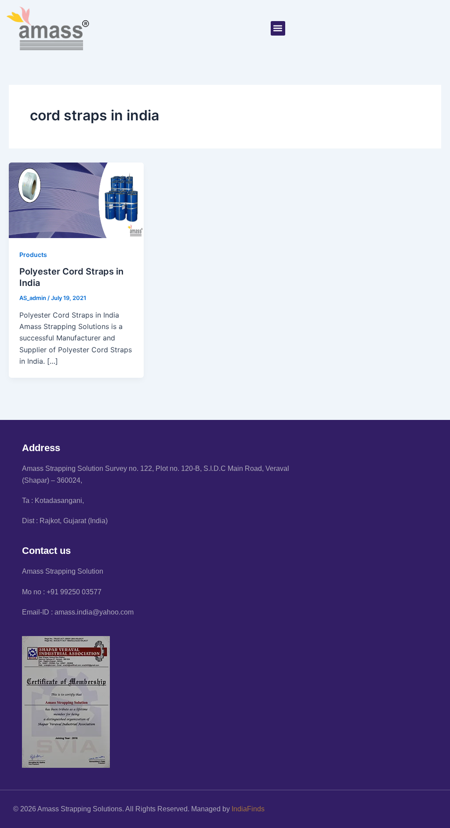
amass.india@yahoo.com (94, 612)
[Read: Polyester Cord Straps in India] (76, 199)
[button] (278, 28)
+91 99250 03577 (74, 592)
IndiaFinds (248, 809)
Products (33, 254)
